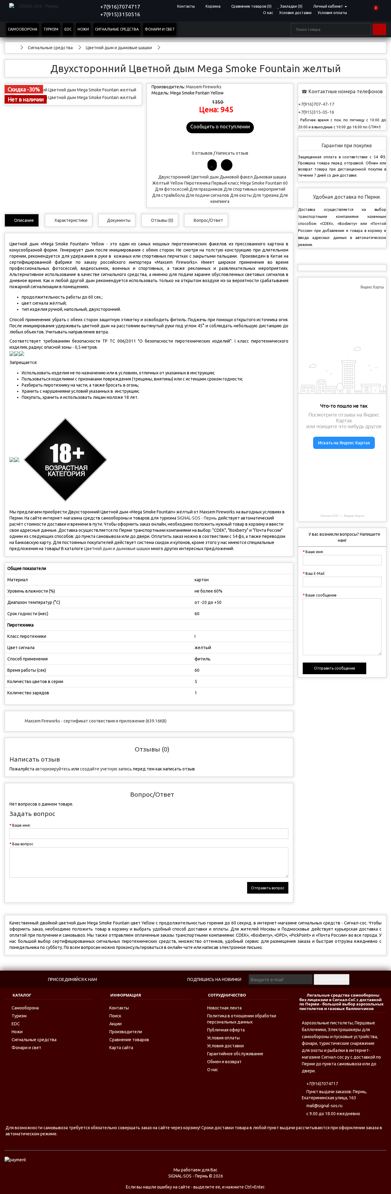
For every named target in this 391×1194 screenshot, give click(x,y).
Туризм (50, 29)
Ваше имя (314, 552)
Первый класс (225, 183)
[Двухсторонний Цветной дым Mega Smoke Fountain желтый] (73, 90)
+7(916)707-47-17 (316, 104)
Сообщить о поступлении (220, 126)
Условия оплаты (332, 13)
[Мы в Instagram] (161, 979)
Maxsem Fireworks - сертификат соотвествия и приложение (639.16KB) (95, 720)
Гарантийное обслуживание (235, 1053)
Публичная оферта (226, 1029)
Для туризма (266, 195)
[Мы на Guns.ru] (136, 979)
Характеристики (70, 220)
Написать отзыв (232, 153)
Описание (23, 220)
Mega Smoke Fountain (261, 183)
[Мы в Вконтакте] (110, 979)
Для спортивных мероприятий (254, 189)
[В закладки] (212, 165)
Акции (115, 1023)
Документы (118, 220)
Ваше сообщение (321, 595)
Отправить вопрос (267, 888)
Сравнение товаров (129, 1039)
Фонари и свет (160, 29)
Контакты (119, 1007)
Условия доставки (295, 13)
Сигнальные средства (117, 29)
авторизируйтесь (53, 768)
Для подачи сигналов (207, 195)
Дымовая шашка (270, 177)
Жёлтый (160, 183)
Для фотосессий (171, 189)
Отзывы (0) (161, 220)
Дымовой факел (236, 177)
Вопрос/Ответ (208, 220)
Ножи (83, 29)
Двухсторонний (174, 177)
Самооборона (22, 29)
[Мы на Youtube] (149, 979)
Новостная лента (224, 1007)
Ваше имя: (21, 825)
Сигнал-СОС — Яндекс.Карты (342, 515)
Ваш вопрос (22, 844)
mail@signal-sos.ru (323, 1105)
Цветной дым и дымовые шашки (117, 548)
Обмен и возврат (224, 1061)
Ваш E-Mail (314, 573)
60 (285, 183)
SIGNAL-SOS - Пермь (197, 518)
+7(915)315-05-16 (316, 112)
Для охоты (241, 195)
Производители (125, 1031)
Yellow (176, 183)
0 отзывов (202, 153)
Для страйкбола (168, 195)
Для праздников (206, 189)
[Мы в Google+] (174, 979)
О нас (268, 13)
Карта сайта (121, 1047)
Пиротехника (197, 183)
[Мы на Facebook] (123, 979)
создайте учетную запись (106, 768)
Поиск (115, 1015)
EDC (67, 29)
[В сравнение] (226, 165)
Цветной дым (205, 177)
